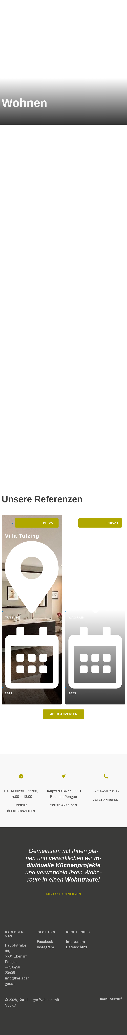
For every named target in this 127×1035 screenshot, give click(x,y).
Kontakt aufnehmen (63, 894)
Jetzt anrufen (106, 799)
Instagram (45, 947)
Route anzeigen (63, 805)
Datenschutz (76, 947)
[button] (63, 714)
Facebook (45, 942)
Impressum (75, 942)
